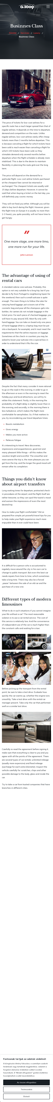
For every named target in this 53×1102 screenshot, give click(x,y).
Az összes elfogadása (26, 1082)
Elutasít (26, 1096)
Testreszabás (26, 1089)
